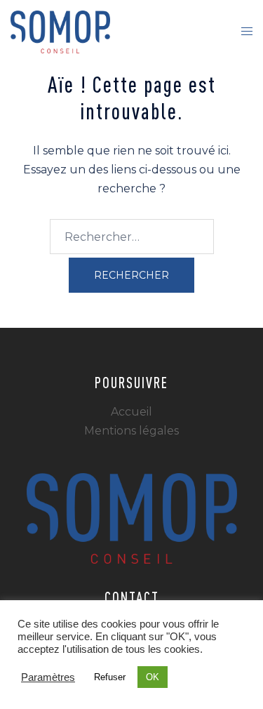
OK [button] (152, 677)
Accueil (131, 411)
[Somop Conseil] (60, 31)
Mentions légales (131, 430)
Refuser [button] (110, 677)
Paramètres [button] (48, 677)
